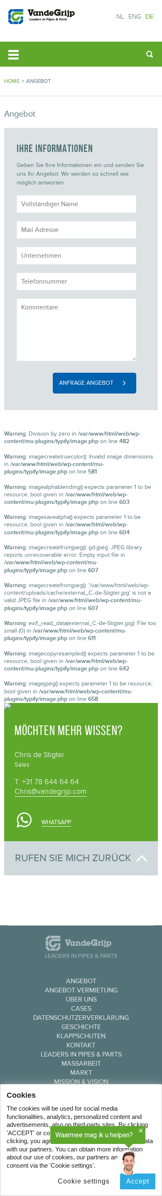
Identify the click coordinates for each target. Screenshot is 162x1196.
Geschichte (81, 1027)
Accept (137, 1181)
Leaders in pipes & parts (81, 1054)
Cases (81, 1008)
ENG (134, 16)
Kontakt (81, 1045)
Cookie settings (84, 1181)
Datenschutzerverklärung (81, 1018)
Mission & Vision (81, 1082)
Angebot (81, 981)
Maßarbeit (81, 1063)
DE (149, 16)
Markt (81, 1073)
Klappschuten (81, 1036)
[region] (72, 1151)
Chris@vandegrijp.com (50, 791)
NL (120, 16)
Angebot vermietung (81, 990)
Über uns (81, 999)
